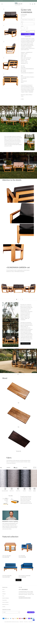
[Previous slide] (14, 299)
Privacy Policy (4, 600)
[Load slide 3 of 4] (18, 374)
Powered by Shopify (16, 621)
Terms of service (31, 621)
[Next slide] (20, 299)
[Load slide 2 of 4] (16, 374)
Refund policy (21, 621)
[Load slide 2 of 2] (18, 299)
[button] (2, 4)
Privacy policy (26, 621)
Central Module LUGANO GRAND (6, 575)
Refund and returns (5, 604)
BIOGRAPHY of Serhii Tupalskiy (10, 521)
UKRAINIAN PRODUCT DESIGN (10, 621)
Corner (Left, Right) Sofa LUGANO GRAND (24, 575)
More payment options (28, 36)
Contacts (3, 606)
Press (3, 595)
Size (21, 17)
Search (3, 589)
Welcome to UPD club (25, 343)
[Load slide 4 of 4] (19, 374)
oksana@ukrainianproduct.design (25, 597)
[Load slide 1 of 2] (16, 299)
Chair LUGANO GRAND (22, 555)
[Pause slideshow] (23, 299)
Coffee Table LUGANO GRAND (6, 555)
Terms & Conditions (5, 602)
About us (3, 591)
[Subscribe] (19, 612)
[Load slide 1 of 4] (15, 374)
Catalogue (4, 593)
